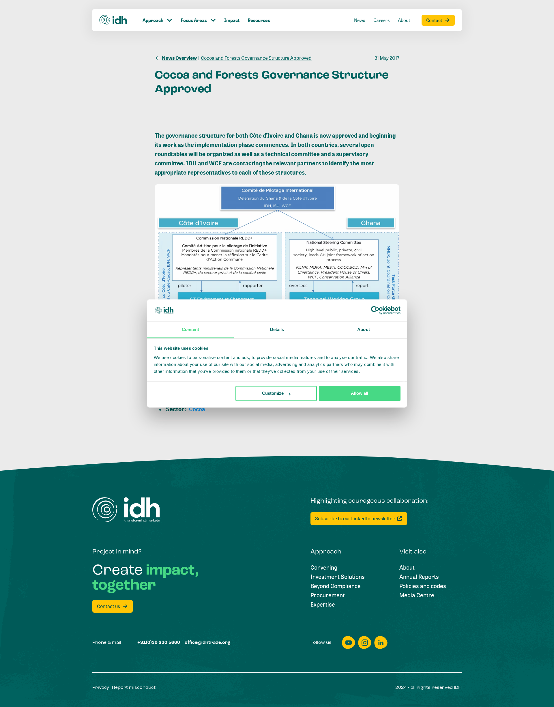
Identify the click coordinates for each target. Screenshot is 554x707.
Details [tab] (277, 329)
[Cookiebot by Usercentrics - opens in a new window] (375, 310)
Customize (273, 393)
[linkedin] (381, 642)
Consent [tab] (190, 329)
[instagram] (365, 642)
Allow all (359, 393)
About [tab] (363, 329)
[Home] (113, 20)
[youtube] (348, 642)
